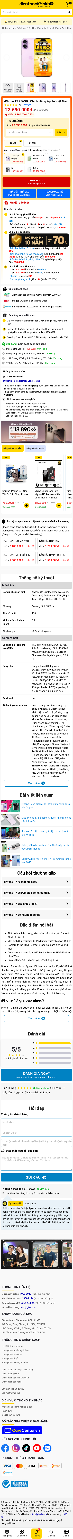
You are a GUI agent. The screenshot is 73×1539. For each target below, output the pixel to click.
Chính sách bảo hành (12, 1382)
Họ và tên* (8, 1122)
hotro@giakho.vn (28, 1307)
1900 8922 (30, 349)
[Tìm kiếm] (69, 12)
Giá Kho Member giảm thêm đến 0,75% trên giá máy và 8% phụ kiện (37, 322)
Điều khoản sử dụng (11, 1415)
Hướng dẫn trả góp (10, 1358)
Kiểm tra (61, 132)
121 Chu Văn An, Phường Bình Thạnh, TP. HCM (23, 1332)
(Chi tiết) (58, 224)
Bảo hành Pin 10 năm (22, 248)
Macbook (43, 269)
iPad (40, 272)
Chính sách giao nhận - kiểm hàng (17, 1369)
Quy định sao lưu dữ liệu (13, 1389)
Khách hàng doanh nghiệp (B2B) (17, 1407)
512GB (32, 143)
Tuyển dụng (7, 1411)
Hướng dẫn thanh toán (12, 1354)
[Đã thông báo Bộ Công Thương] (15, 1484)
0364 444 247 (28, 1303)
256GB (13, 143)
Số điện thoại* (10, 1132)
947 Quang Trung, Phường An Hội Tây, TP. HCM (23, 1324)
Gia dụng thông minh (20, 279)
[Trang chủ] (36, 4)
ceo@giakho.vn (8, 1523)
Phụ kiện (14, 276)
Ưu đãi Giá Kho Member (12, 1346)
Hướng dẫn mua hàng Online (15, 1350)
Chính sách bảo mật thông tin (15, 1378)
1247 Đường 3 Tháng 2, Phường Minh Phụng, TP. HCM (26, 1328)
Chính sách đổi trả (10, 1374)
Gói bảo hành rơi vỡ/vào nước (26, 253)
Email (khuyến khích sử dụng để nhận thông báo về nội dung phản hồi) (37, 1143)
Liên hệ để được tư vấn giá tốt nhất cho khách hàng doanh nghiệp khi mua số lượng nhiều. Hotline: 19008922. (35, 331)
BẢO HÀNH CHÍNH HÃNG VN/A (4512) (21, 381)
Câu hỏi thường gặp (11, 1393)
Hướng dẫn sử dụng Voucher (15, 1362)
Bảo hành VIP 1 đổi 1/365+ (25, 259)
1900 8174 (27, 1298)
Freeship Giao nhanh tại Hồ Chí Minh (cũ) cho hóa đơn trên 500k (38, 337)
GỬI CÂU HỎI (37, 1177)
